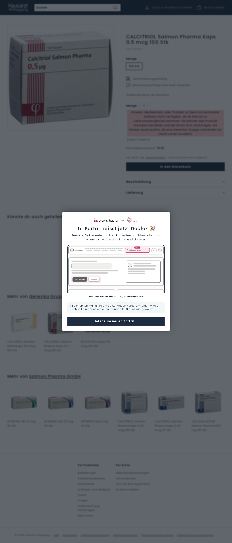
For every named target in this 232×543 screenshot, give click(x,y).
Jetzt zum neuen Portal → (116, 321)
